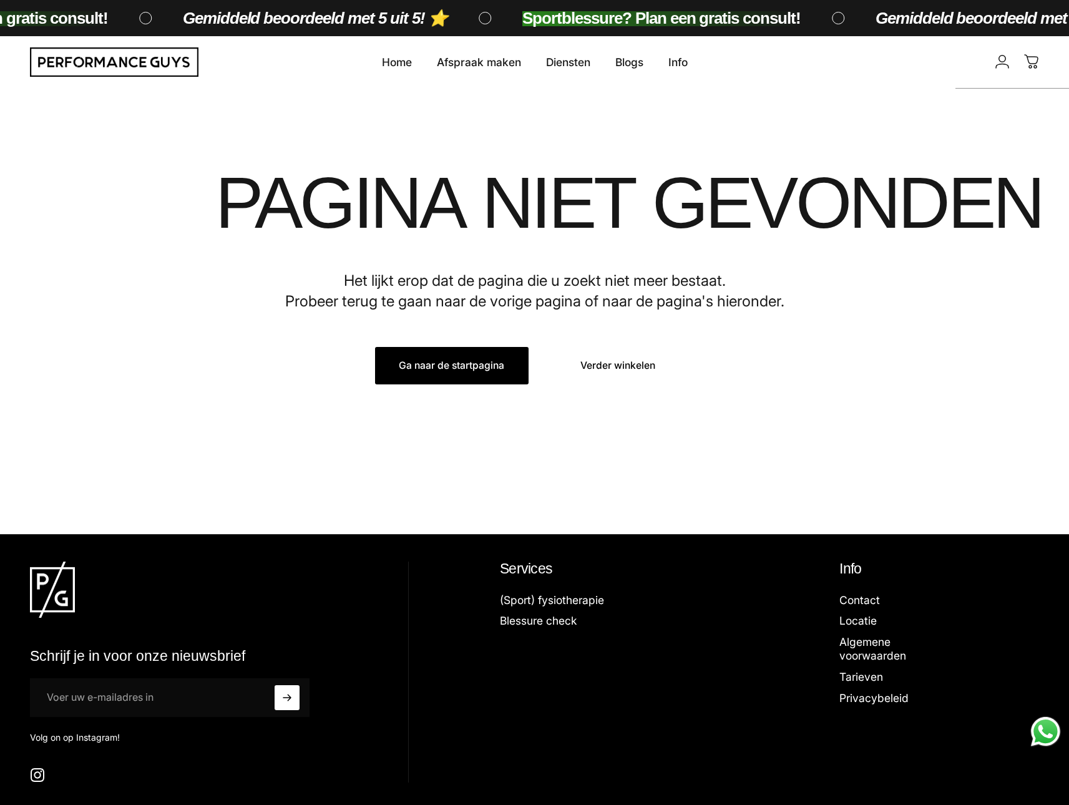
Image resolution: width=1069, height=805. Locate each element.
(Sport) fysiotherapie (552, 600)
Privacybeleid (874, 698)
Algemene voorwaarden (872, 648)
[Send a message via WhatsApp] (1045, 732)
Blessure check (538, 620)
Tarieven (861, 676)
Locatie (858, 620)
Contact (859, 600)
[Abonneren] (287, 697)
